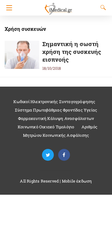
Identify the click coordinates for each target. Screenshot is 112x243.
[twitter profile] (48, 155)
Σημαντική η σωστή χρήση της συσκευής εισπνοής (71, 51)
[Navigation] (7, 8)
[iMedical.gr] (58, 6)
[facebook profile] (64, 155)
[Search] (101, 7)
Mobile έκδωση (77, 181)
